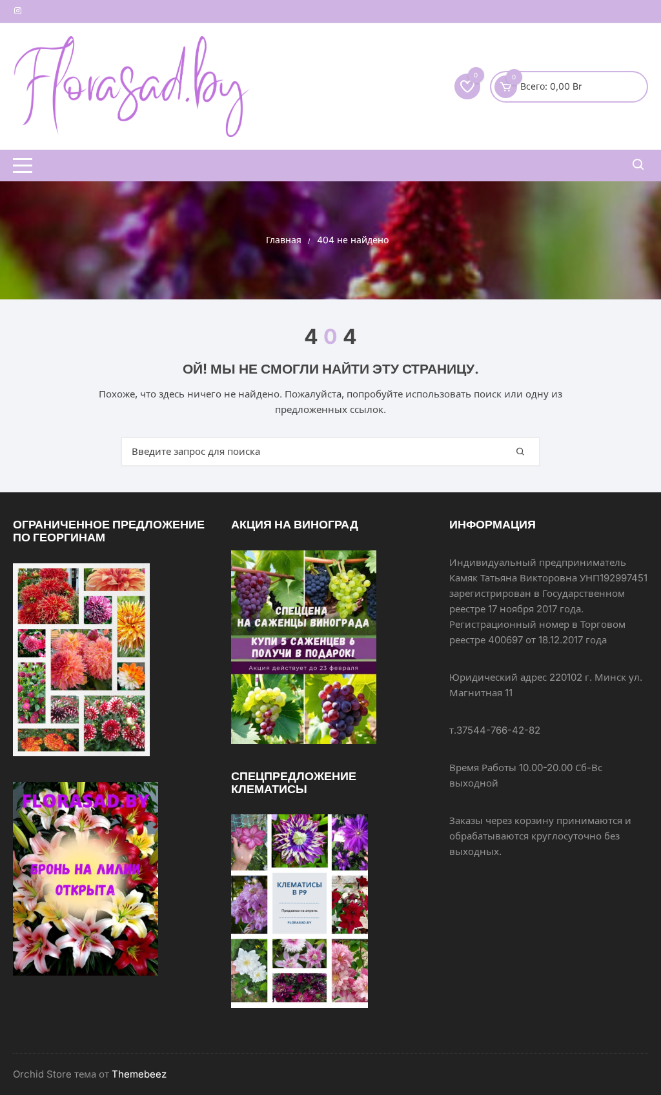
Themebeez (139, 1074)
